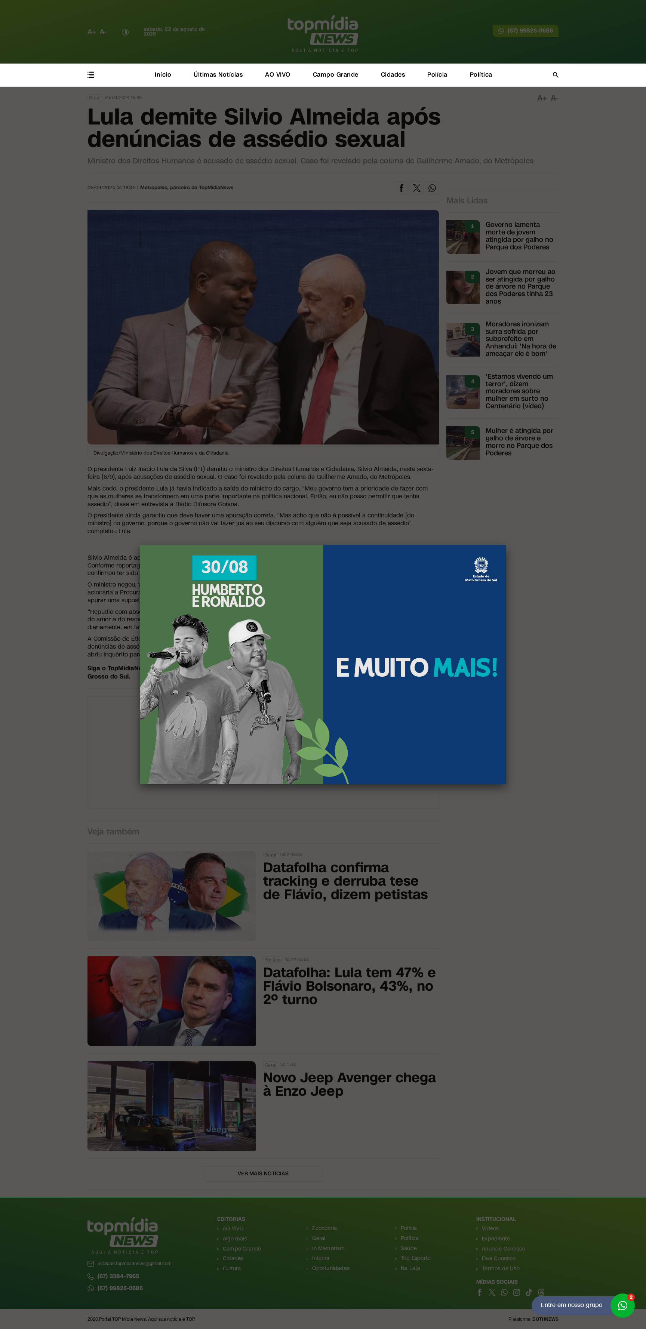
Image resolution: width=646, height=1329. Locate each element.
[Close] (506, 544)
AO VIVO (277, 74)
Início (163, 74)
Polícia (437, 74)
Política (481, 74)
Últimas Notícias (218, 74)
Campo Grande (336, 74)
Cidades (393, 74)
